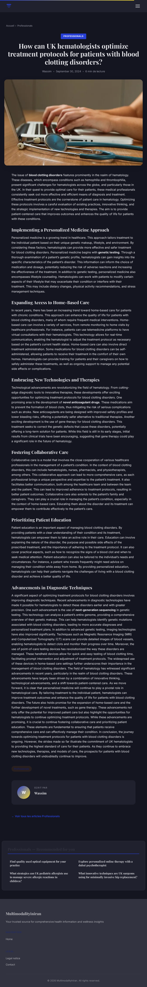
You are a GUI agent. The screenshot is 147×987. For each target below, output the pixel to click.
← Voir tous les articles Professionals (35, 816)
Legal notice (13, 958)
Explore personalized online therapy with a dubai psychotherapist (106, 863)
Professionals (24, 25)
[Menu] (137, 6)
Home (9, 939)
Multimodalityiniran (23, 913)
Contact (10, 964)
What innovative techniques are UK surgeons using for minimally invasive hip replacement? (108, 875)
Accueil (10, 25)
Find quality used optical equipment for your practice (38, 863)
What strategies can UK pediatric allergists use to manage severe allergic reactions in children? (39, 877)
